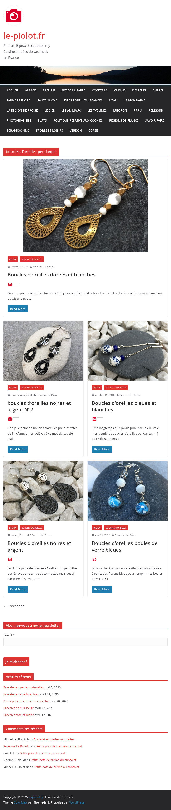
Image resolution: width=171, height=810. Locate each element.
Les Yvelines (97, 110)
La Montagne (134, 100)
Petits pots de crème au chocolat (26, 701)
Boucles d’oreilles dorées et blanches (52, 274)
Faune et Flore (18, 100)
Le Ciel (49, 110)
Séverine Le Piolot (43, 266)
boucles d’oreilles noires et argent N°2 (39, 406)
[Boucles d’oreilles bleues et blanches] (128, 351)
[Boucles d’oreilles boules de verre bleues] (128, 491)
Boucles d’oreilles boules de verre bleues (125, 546)
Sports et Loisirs (49, 130)
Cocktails (100, 90)
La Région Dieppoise (22, 110)
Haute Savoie (47, 100)
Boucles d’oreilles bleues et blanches (124, 406)
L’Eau (113, 100)
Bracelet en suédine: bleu (21, 694)
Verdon (76, 130)
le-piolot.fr (24, 35)
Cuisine (120, 90)
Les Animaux (71, 110)
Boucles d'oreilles (31, 259)
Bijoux (12, 259)
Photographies (19, 120)
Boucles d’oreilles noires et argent (39, 546)
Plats (42, 120)
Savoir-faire (154, 120)
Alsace (30, 90)
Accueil (13, 90)
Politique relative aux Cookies (78, 120)
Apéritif (49, 90)
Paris (138, 110)
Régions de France (123, 120)
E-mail (9, 635)
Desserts (139, 90)
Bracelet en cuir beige (18, 708)
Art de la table (73, 90)
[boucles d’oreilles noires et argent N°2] (43, 351)
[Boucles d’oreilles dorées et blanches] (85, 205)
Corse (93, 130)
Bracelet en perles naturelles (23, 687)
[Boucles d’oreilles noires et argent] (43, 491)
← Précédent (13, 606)
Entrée (158, 90)
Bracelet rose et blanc (18, 715)
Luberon (120, 110)
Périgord (155, 110)
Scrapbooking (18, 130)
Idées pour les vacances (83, 100)
